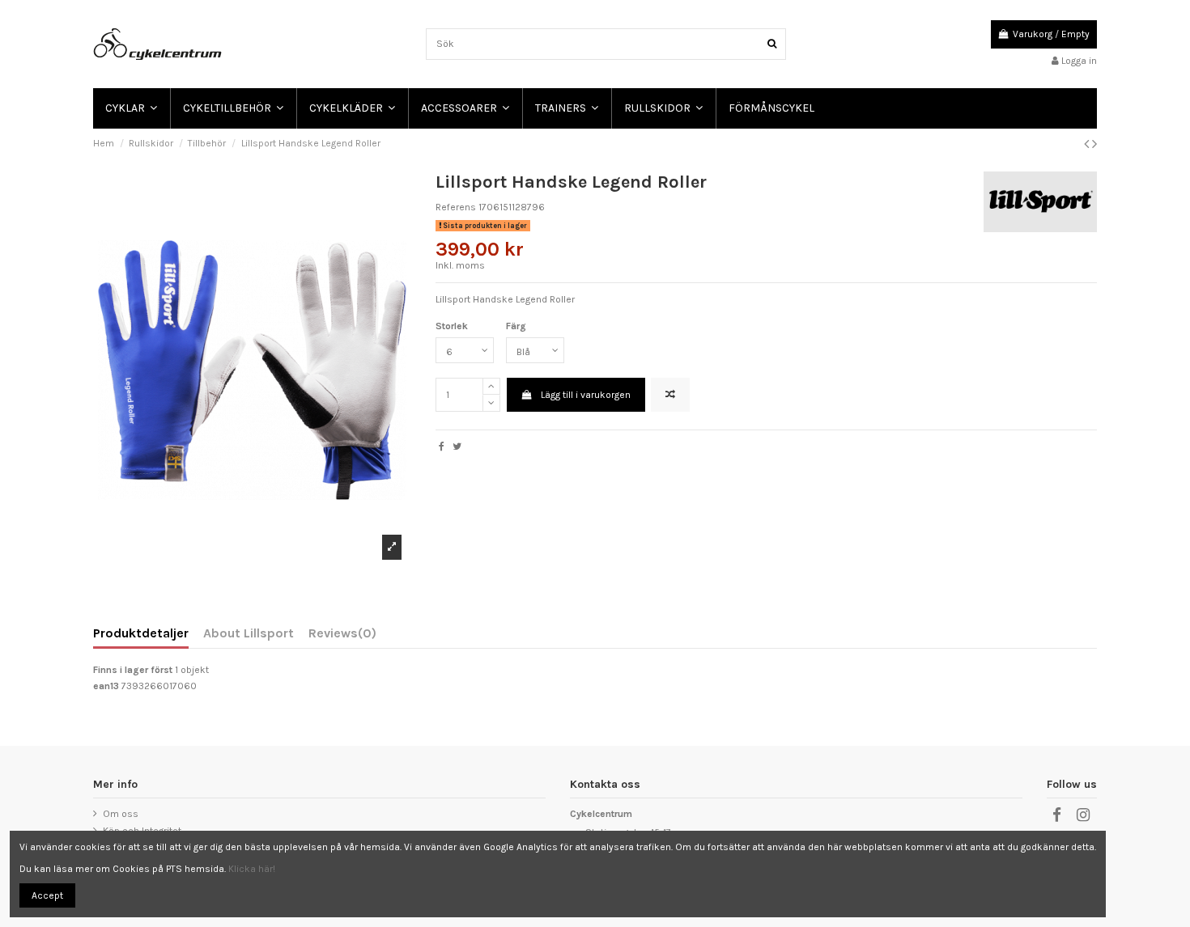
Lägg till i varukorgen (586, 394)
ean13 (106, 686)
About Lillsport (248, 634)
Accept (47, 895)
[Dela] (441, 446)
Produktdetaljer (141, 634)
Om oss (120, 813)
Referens (456, 207)
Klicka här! (251, 868)
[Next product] (1094, 144)
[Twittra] (457, 446)
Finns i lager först (132, 669)
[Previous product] (1088, 144)
